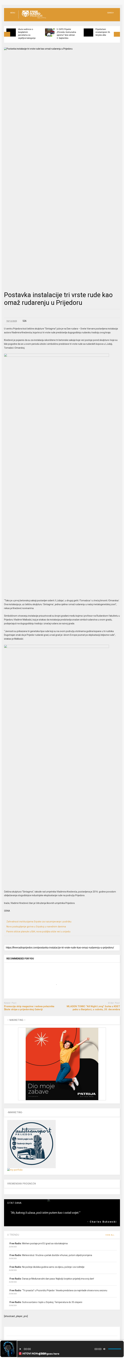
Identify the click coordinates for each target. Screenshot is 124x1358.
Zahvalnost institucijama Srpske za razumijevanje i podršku (39, 921)
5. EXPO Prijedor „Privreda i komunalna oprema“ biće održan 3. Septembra (66, 33)
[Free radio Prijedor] (32, 18)
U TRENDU (13, 1234)
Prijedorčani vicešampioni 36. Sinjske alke (102, 32)
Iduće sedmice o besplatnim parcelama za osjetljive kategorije (27, 33)
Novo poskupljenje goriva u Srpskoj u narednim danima (36, 926)
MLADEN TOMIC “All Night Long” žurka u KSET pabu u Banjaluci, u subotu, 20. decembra (93, 1008)
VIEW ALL (110, 1235)
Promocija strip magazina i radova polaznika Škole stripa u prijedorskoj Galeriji (29, 1008)
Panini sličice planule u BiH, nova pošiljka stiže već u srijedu (38, 931)
